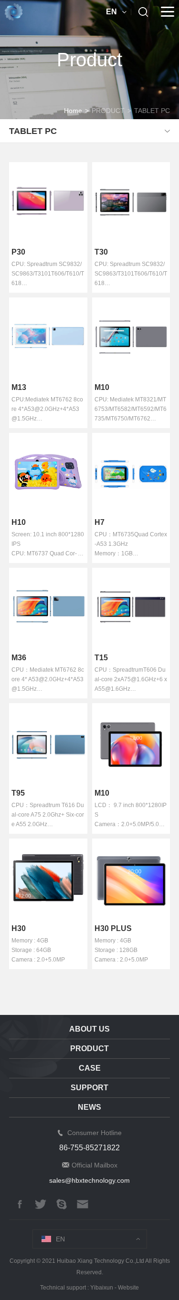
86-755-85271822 (89, 1148)
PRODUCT (108, 110)
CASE (90, 1068)
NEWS (89, 1107)
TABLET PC (152, 110)
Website (128, 1287)
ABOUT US (89, 1029)
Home (73, 110)
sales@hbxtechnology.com (89, 1180)
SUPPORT (89, 1088)
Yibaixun (101, 1287)
